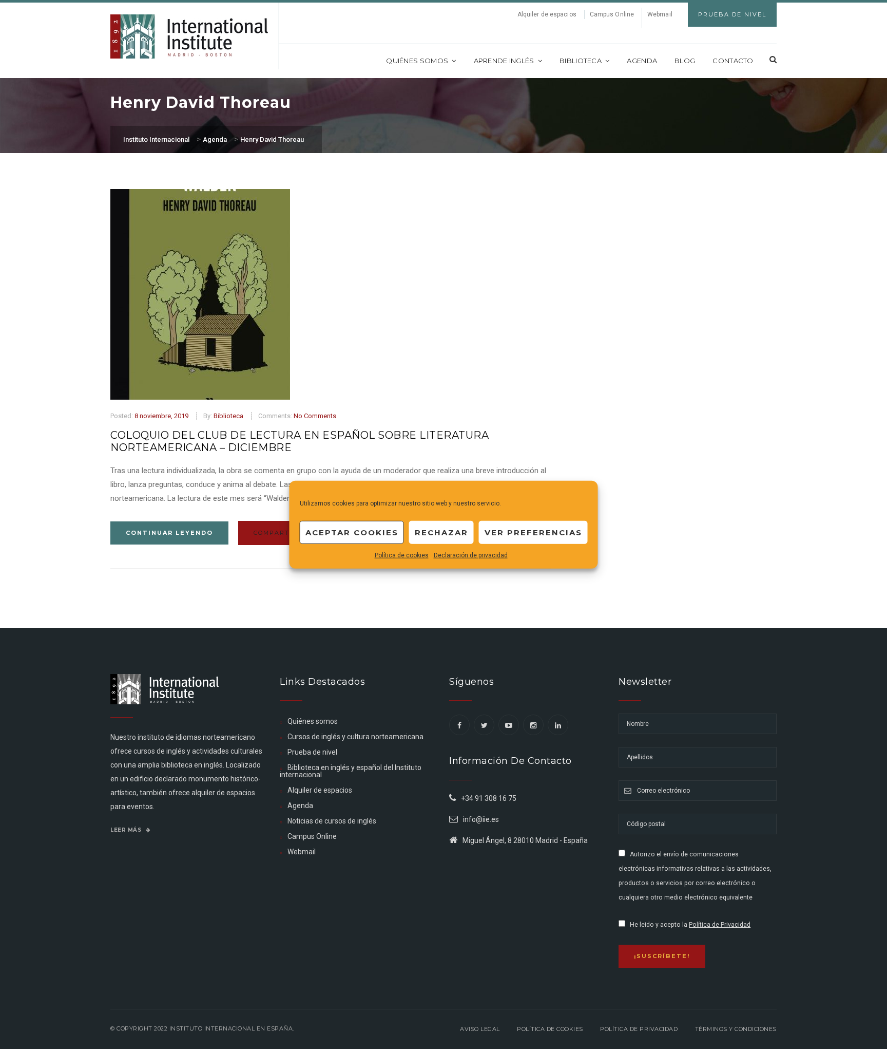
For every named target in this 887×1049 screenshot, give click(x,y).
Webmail (659, 14)
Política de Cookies (550, 1029)
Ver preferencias (533, 532)
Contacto (732, 61)
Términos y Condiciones (736, 1029)
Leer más (126, 830)
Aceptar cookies (351, 532)
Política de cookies (402, 555)
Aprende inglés (504, 61)
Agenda (642, 61)
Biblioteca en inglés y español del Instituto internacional (350, 771)
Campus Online (612, 14)
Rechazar (441, 532)
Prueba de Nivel (732, 14)
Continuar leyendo (169, 532)
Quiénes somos (417, 61)
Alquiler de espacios (546, 14)
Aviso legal (480, 1029)
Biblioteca (581, 61)
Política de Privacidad (719, 924)
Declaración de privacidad (471, 555)
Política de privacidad (639, 1029)
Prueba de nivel (312, 752)
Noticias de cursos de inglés (331, 821)
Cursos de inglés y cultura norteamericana (355, 737)
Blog (684, 61)
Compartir (277, 532)
